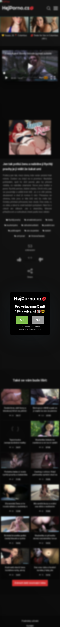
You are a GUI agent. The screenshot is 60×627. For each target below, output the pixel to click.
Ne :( (38, 319)
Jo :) (22, 319)
